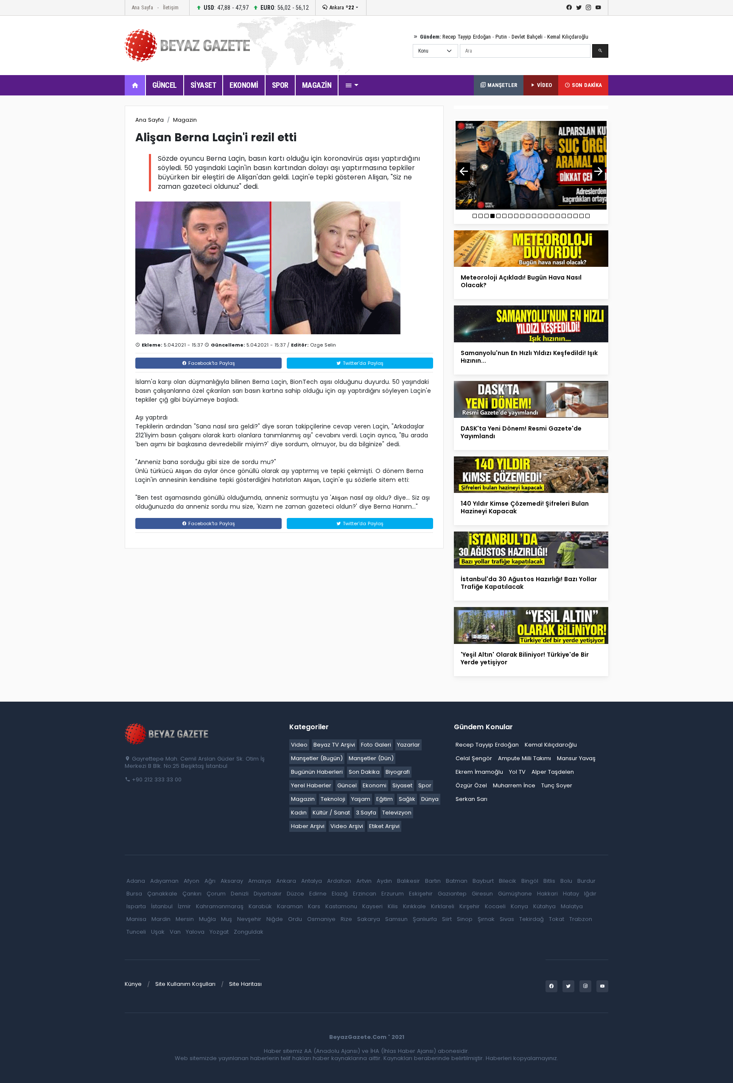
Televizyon (396, 813)
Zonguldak (248, 932)
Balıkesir (408, 881)
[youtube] (598, 7)
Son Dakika (364, 772)
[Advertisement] (78, 233)
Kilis (393, 906)
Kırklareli (442, 906)
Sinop (465, 919)
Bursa (134, 894)
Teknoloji (333, 799)
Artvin (364, 881)
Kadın (299, 813)
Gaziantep (452, 894)
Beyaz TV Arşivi (334, 745)
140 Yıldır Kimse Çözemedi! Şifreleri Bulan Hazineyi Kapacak (525, 507)
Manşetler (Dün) (371, 758)
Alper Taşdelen (553, 772)
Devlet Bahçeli (527, 37)
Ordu (295, 919)
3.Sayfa (366, 813)
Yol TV (517, 772)
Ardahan (339, 881)
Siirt (447, 919)
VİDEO (543, 85)
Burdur (586, 881)
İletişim (171, 7)
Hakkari (547, 894)
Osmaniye (321, 919)
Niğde (274, 919)
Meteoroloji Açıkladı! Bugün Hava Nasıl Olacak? (521, 281)
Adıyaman (164, 881)
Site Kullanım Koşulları (185, 984)
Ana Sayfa (142, 7)
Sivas (507, 919)
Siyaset (402, 785)
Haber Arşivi (308, 826)
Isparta (136, 906)
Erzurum (392, 894)
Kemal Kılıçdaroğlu (567, 37)
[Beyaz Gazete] (167, 733)
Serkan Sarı (471, 799)
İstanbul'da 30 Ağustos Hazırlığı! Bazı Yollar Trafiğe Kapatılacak (529, 583)
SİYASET (203, 85)
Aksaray (232, 881)
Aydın (384, 881)
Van (175, 932)
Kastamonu (341, 906)
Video (299, 745)
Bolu (566, 881)
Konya (519, 906)
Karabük (260, 906)
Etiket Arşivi (384, 826)
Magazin (185, 120)
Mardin (161, 919)
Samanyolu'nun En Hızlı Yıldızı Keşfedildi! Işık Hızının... (529, 357)
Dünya (430, 799)
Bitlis (549, 881)
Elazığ (340, 894)
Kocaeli (495, 906)
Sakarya (368, 919)
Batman (456, 881)
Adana (135, 881)
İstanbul (162, 906)
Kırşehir (469, 906)
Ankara (340, 7)
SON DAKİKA (586, 85)
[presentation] (463, 171)
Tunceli (136, 932)
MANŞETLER (501, 85)
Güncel (347, 785)
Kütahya (544, 906)
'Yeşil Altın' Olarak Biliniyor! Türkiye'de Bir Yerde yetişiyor (525, 658)
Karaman (290, 906)
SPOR (280, 85)
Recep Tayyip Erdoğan (466, 37)
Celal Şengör (474, 758)
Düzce (295, 894)
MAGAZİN (317, 85)
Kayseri (372, 906)
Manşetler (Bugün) (317, 758)
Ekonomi (374, 785)
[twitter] (579, 7)
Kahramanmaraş (219, 906)
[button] (352, 85)
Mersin (185, 919)
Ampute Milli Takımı (524, 758)
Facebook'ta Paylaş (211, 363)
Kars (314, 906)
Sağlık (407, 799)
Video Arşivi (346, 826)
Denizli (240, 894)
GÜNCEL (164, 85)
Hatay (571, 894)
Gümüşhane (515, 894)
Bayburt (483, 881)
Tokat (556, 919)
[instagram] (588, 7)
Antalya (311, 881)
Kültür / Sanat (331, 813)
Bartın (433, 881)
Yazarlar (408, 745)
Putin (501, 37)
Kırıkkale (414, 906)
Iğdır (590, 894)
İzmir (184, 906)
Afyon (191, 881)
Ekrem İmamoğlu (479, 772)
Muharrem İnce (514, 785)
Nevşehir (249, 919)
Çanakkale (162, 894)
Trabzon (580, 919)
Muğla (207, 919)
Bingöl (529, 881)
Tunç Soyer (556, 785)
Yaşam (360, 799)
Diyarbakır (268, 894)
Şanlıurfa (425, 919)
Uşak (158, 932)
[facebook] (569, 7)
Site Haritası (245, 984)
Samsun (396, 919)
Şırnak (486, 919)
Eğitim (384, 799)
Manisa (136, 919)
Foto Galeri (376, 745)
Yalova (195, 932)
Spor (424, 785)
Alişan (183, 471)
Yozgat (219, 932)
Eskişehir (421, 894)
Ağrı (209, 881)
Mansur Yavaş (576, 758)
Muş (226, 919)
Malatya (572, 906)
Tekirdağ (531, 919)
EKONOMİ (243, 85)
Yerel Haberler (311, 785)
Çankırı (191, 894)
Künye (133, 984)
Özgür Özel (471, 785)
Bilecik (507, 881)
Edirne (318, 894)
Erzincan (364, 894)
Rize (346, 919)
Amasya (259, 881)
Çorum (216, 894)
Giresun (482, 894)
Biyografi (398, 772)
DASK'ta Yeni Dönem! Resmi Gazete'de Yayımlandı (521, 432)
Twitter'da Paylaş (362, 363)
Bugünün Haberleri (317, 772)
